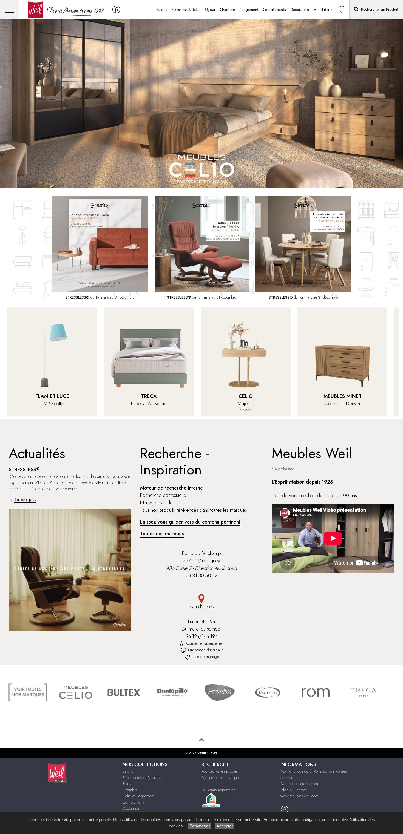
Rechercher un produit (220, 771)
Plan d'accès (201, 606)
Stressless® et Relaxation (143, 778)
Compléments (274, 10)
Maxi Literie (322, 10)
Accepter (224, 826)
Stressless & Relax (186, 10)
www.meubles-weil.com (299, 796)
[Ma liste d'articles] (341, 9)
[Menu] (9, 9)
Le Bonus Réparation (218, 790)
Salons (162, 10)
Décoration (299, 10)
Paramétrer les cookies (299, 784)
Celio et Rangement (138, 796)
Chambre (227, 10)
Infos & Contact (293, 790)
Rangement (249, 10)
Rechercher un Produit (378, 9)
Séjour (210, 10)
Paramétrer (199, 826)
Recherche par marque (220, 778)
